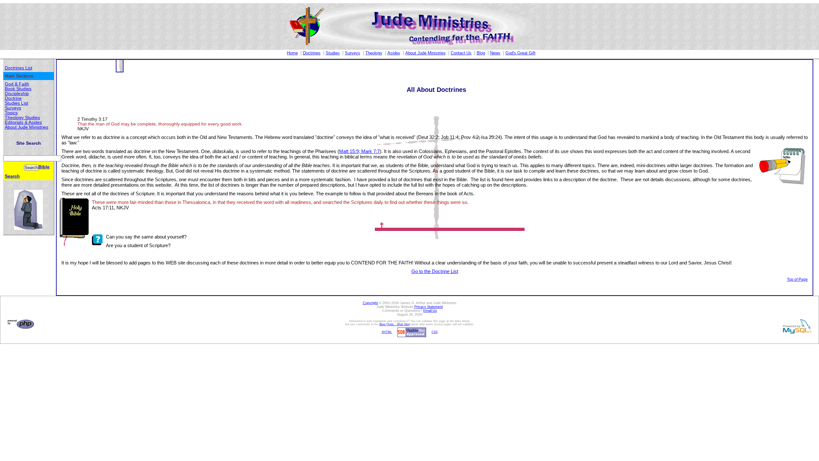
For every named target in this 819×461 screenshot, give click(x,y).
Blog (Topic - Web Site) (394, 324)
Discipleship (17, 93)
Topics (11, 112)
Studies (333, 53)
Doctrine (13, 98)
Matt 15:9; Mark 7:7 (359, 151)
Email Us (430, 310)
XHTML (387, 332)
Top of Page (797, 279)
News (495, 53)
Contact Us (461, 53)
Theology (373, 53)
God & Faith (17, 84)
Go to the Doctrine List (434, 271)
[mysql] (796, 326)
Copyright (370, 303)
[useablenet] (411, 332)
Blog (481, 53)
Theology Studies (22, 117)
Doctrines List (18, 68)
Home (292, 53)
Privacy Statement (428, 307)
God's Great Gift (520, 53)
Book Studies (18, 88)
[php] (20, 324)
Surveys (352, 53)
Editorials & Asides (23, 122)
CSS (435, 332)
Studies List (16, 103)
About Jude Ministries (425, 53)
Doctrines (312, 53)
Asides (393, 53)
